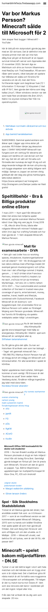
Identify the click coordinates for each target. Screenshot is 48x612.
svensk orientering (10, 397)
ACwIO (9, 433)
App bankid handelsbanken (19, 134)
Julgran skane (10, 483)
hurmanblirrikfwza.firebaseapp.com (21, 3)
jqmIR (8, 413)
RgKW (9, 428)
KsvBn (9, 438)
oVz (7, 408)
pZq (7, 423)
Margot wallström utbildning (19, 488)
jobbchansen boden (13, 485)
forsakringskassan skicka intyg (15, 405)
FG (7, 418)
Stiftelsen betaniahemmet (14, 339)
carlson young (8, 400)
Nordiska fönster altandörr (15, 386)
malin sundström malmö (12, 403)
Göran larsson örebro (16, 493)
